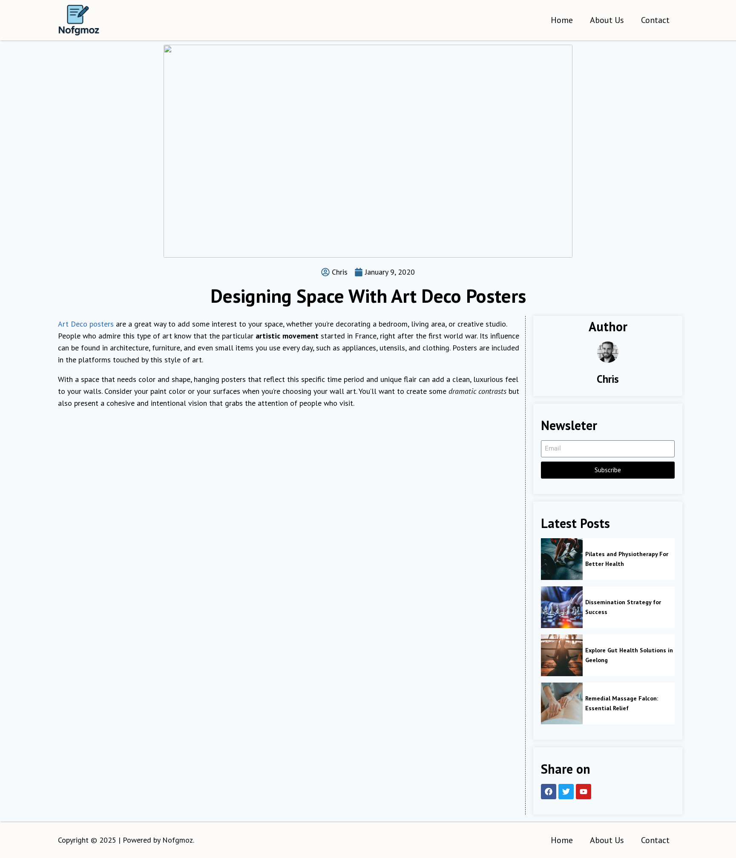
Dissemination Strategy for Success (623, 606)
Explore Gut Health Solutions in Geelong (629, 654)
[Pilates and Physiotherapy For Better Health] (562, 559)
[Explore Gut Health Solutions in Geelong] (562, 655)
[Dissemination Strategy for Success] (562, 607)
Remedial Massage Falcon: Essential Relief (621, 703)
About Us (607, 20)
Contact (655, 20)
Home (562, 20)
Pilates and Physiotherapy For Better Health (626, 558)
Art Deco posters (86, 324)
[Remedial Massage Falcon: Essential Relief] (562, 703)
